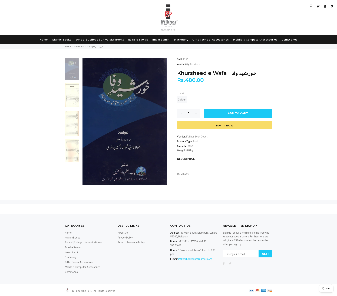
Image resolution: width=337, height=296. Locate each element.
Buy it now (224, 125)
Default (182, 99)
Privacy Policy (125, 237)
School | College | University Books (99, 39)
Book (196, 141)
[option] (72, 70)
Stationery (181, 39)
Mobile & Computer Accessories (255, 39)
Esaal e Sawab (138, 39)
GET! (265, 253)
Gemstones (289, 39)
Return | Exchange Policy (131, 242)
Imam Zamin (161, 39)
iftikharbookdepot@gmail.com (195, 259)
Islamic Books (61, 39)
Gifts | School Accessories (210, 39)
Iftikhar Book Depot (196, 136)
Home (44, 39)
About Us (123, 232)
